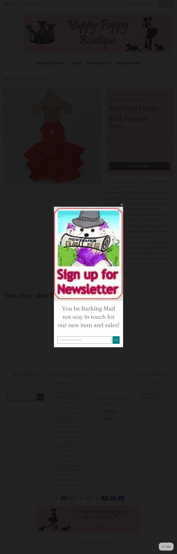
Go (116, 339)
